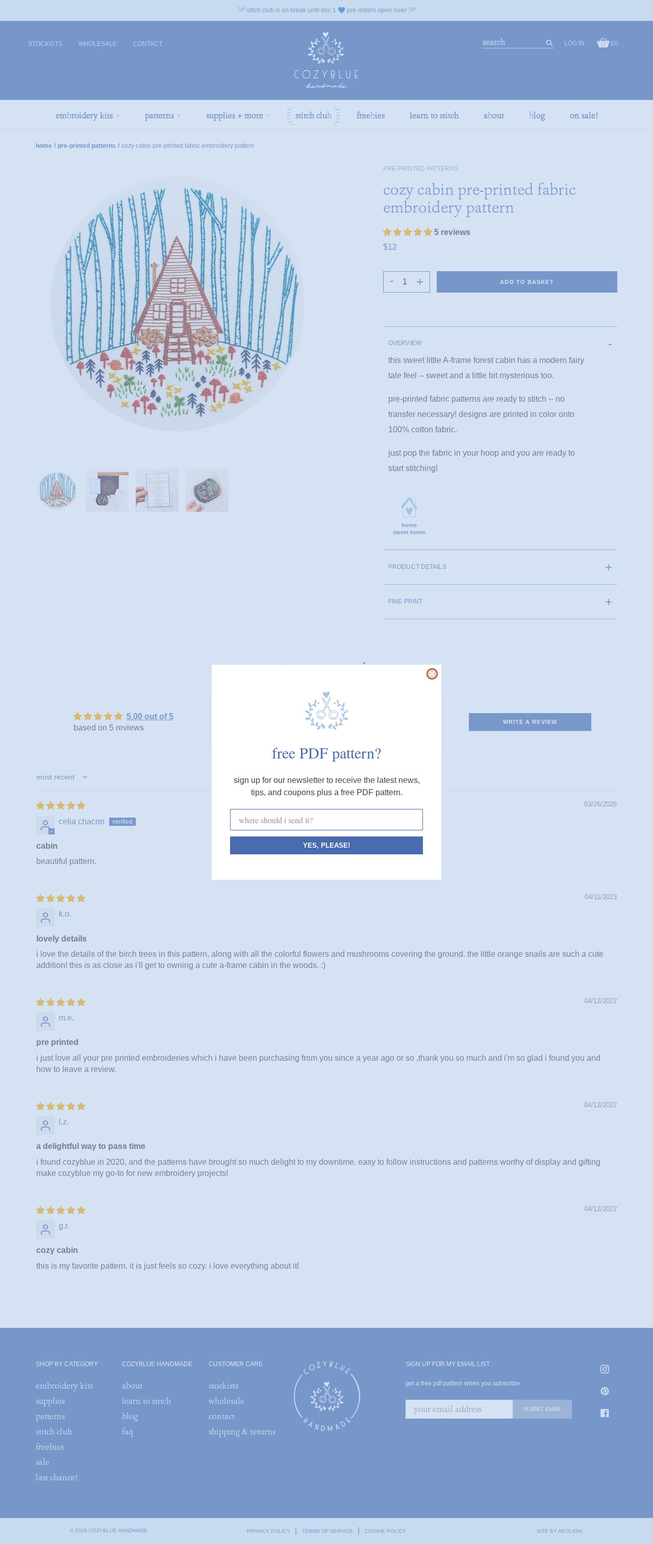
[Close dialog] (432, 674)
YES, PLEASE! (326, 845)
